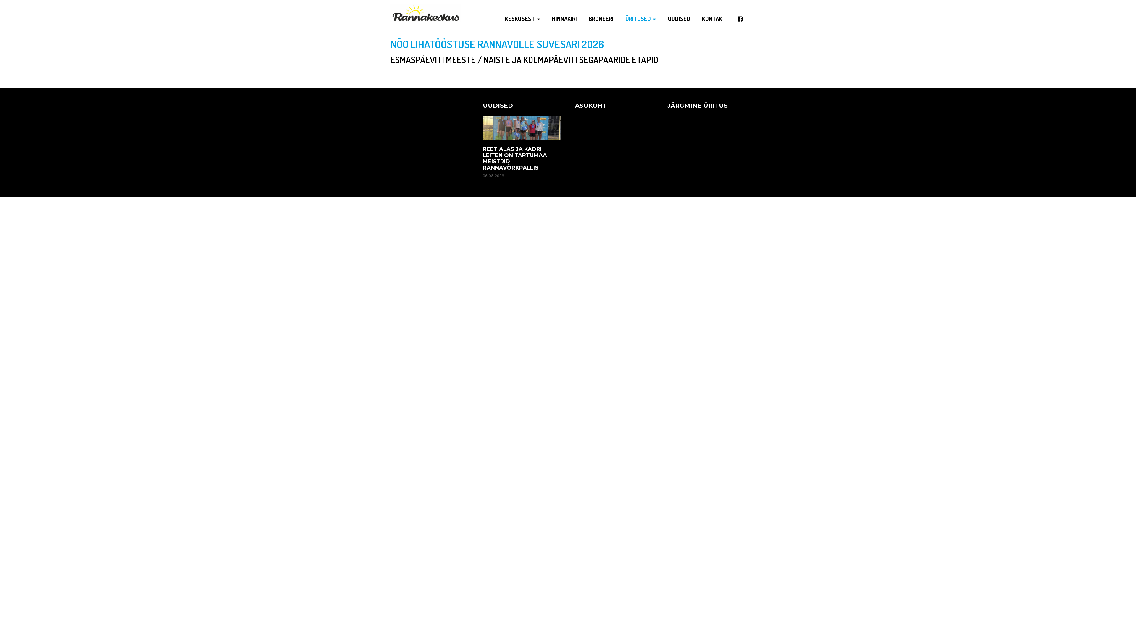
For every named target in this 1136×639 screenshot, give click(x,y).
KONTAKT (714, 18)
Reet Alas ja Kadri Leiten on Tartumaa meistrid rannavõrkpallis (515, 158)
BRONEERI (601, 18)
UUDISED (679, 18)
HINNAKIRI (564, 18)
